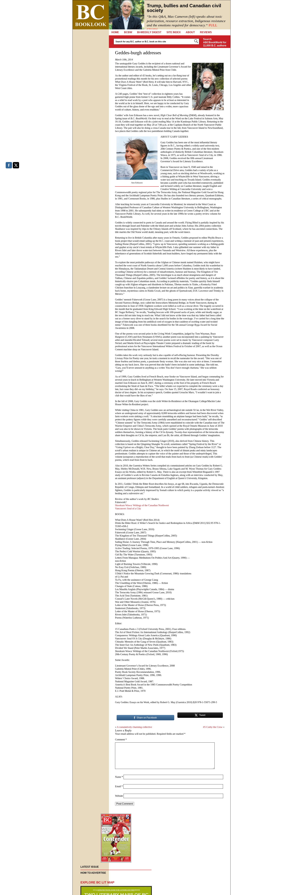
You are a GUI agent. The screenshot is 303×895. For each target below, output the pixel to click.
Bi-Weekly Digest (149, 32)
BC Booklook (91, 14)
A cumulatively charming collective (134, 727)
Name (119, 777)
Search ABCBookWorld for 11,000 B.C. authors (214, 42)
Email (119, 786)
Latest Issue (89, 866)
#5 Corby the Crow (213, 727)
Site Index (173, 32)
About (190, 32)
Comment (121, 739)
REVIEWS (206, 32)
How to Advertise (93, 872)
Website (119, 795)
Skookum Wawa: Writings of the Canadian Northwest (142, 505)
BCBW (128, 32)
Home (115, 32)
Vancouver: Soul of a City (128, 508)
